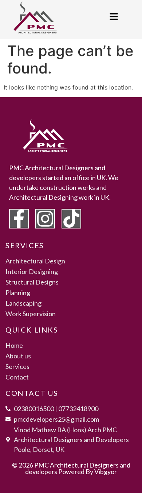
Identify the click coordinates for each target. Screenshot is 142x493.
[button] (113, 17)
